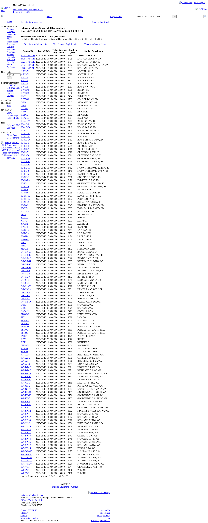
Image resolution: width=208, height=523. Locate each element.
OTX (23, 305)
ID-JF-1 (24, 189)
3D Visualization (12, 40)
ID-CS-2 (25, 149)
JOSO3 (24, 217)
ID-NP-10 (25, 196)
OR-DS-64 (26, 261)
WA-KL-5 (25, 398)
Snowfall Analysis (11, 50)
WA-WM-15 (26, 451)
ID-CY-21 (25, 158)
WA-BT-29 (26, 379)
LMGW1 (25, 236)
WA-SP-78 (26, 429)
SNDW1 (25, 345)
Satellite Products (11, 55)
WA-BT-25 (26, 376)
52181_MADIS (28, 55)
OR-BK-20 (26, 252)
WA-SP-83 (26, 435)
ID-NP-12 (25, 199)
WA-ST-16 (26, 448)
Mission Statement (60, 487)
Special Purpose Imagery (10, 93)
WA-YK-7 (25, 467)
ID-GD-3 (25, 177)
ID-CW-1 (25, 152)
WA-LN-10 (26, 404)
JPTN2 (24, 221)
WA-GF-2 (25, 386)
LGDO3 (25, 230)
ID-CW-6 (25, 155)
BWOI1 (24, 77)
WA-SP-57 (26, 417)
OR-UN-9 (25, 295)
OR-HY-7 (25, 277)
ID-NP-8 (25, 202)
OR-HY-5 (25, 273)
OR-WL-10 (26, 302)
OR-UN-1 (25, 292)
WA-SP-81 (26, 432)
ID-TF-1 (25, 208)
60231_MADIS (28, 62)
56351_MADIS (28, 58)
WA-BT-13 (26, 370)
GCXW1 (25, 99)
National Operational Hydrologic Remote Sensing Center (28, 10)
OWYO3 (25, 311)
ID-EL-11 (25, 168)
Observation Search (101, 22)
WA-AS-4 (25, 364)
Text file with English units (65, 44)
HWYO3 (25, 118)
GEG (23, 102)
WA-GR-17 (26, 389)
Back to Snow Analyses (31, 22)
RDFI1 (24, 342)
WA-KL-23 (26, 395)
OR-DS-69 (26, 267)
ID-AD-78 (25, 140)
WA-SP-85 (26, 442)
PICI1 (23, 317)
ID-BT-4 (25, 146)
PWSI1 (24, 336)
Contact (74, 487)
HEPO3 (24, 111)
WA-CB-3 (25, 383)
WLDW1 (25, 470)
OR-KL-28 (26, 286)
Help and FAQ (13, 125)
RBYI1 (24, 339)
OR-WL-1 (25, 298)
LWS (23, 242)
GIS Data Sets (13, 88)
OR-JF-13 (25, 283)
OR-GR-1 (25, 270)
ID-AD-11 (25, 121)
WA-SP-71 (26, 423)
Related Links (13, 118)
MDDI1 (24, 249)
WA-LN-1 (25, 401)
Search (140, 16)
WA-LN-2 (25, 407)
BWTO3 (25, 90)
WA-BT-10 (26, 367)
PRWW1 (25, 326)
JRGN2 (24, 224)
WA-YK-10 (26, 457)
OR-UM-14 (26, 289)
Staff (9, 105)
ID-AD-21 (25, 130)
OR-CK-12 (26, 255)
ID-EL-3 (25, 171)
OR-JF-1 (25, 280)
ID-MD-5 (25, 192)
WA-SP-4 (25, 414)
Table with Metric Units (95, 44)
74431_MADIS (28, 65)
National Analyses (11, 30)
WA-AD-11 (26, 354)
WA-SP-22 (26, 411)
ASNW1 (25, 71)
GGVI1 (24, 108)
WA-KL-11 (26, 392)
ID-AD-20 (25, 127)
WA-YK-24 (26, 460)
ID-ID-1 (24, 183)
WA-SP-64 (26, 420)
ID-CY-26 (25, 161)
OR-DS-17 (26, 258)
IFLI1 (23, 214)
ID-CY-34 (25, 164)
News (80, 16)
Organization (116, 16)
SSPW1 (24, 348)
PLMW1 (25, 320)
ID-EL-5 (25, 174)
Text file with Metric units (35, 44)
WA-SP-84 (26, 439)
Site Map (11, 128)
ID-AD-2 (25, 124)
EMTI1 (24, 96)
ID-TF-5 (25, 211)
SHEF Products (11, 65)
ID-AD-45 (25, 133)
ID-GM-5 (25, 180)
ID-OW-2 (25, 205)
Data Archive (13, 62)
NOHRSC (11, 85)
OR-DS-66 (26, 264)
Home (49, 16)
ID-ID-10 (25, 186)
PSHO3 (24, 330)
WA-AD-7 (25, 361)
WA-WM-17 (26, 454)
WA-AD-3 (25, 358)
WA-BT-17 (26, 373)
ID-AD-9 (25, 143)
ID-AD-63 (25, 136)
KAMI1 (24, 227)
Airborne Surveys (11, 45)
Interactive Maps (11, 35)
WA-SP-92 (26, 445)
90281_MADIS (28, 68)
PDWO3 (25, 314)
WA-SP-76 (26, 426)
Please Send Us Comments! (13, 136)
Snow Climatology (12, 114)
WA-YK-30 (26, 464)
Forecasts (11, 59)
